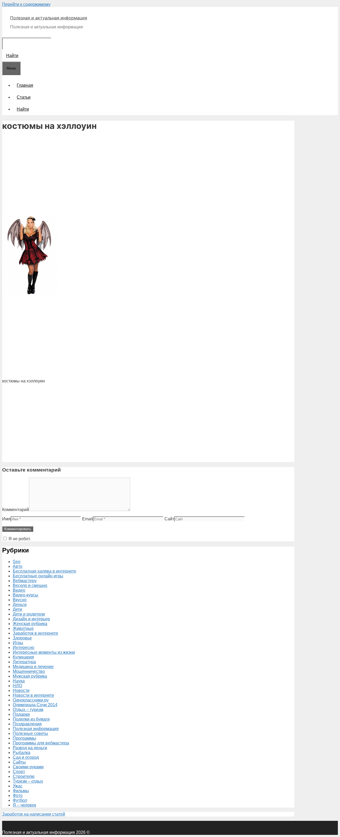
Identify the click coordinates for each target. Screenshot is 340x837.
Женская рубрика (30, 623)
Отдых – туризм (28, 709)
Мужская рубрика (30, 676)
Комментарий (15, 509)
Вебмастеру (25, 580)
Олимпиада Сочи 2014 (35, 705)
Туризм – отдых (28, 781)
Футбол (20, 800)
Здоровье (22, 638)
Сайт (169, 519)
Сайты (19, 762)
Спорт (19, 771)
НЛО (17, 685)
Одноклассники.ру (31, 700)
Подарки (21, 714)
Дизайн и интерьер (31, 619)
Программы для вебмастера (41, 743)
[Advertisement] (148, 174)
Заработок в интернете (35, 633)
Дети (17, 609)
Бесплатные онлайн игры (38, 576)
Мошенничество (29, 671)
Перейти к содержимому (26, 4)
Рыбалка (21, 752)
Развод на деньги (30, 748)
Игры (18, 642)
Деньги (20, 604)
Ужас (18, 786)
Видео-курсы (25, 595)
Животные (23, 628)
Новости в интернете (33, 695)
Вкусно (20, 600)
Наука (19, 681)
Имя (6, 519)
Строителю (24, 776)
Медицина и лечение (33, 666)
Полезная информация (36, 728)
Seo (16, 561)
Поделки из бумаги (31, 719)
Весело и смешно (30, 585)
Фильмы (21, 790)
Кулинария (23, 657)
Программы (24, 738)
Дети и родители (29, 614)
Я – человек (24, 805)
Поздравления (27, 724)
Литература (24, 662)
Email (87, 519)
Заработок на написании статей (33, 814)
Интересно (23, 647)
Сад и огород (26, 757)
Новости (21, 690)
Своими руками (28, 767)
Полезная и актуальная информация (48, 17)
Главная (25, 85)
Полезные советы (30, 733)
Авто (17, 566)
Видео (19, 590)
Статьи (24, 97)
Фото (18, 795)
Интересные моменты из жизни (44, 652)
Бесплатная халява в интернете (44, 571)
